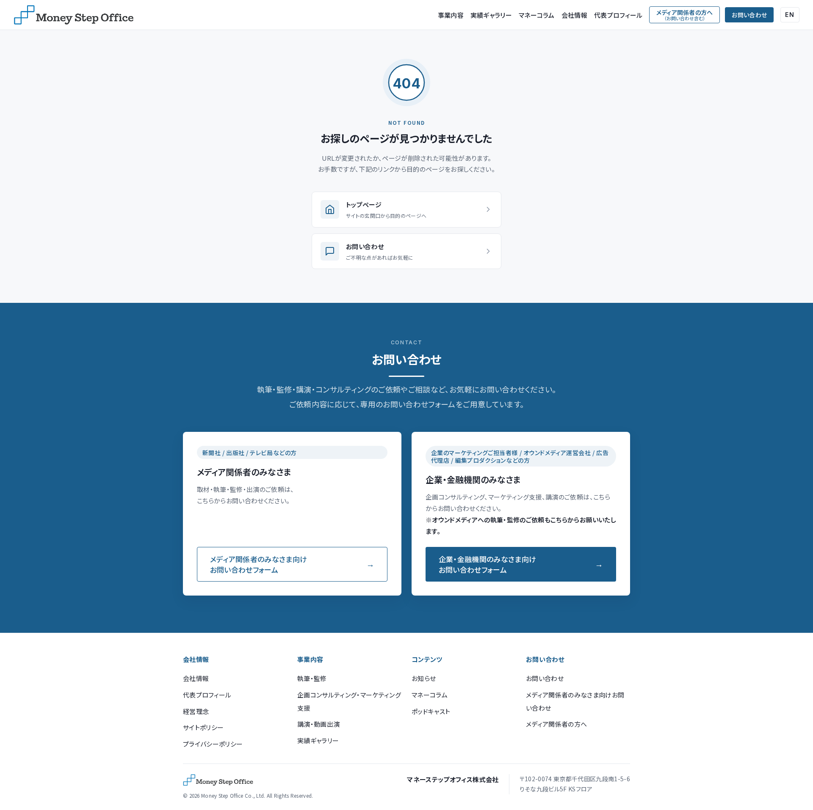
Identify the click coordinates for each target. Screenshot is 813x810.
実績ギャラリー (491, 15)
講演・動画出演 (318, 723)
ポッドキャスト (431, 711)
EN (790, 14)
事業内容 (451, 15)
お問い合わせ (749, 15)
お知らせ (424, 678)
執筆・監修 (312, 678)
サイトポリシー (203, 727)
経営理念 (196, 711)
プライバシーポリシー (213, 743)
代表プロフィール (618, 15)
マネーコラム (537, 15)
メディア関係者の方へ (556, 723)
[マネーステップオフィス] (74, 15)
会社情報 (574, 15)
